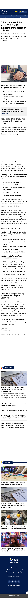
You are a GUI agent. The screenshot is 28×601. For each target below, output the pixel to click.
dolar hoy (5, 113)
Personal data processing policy (14, 572)
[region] (14, 4)
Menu (23, 11)
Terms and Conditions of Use (14, 574)
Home (2, 15)
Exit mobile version (14, 595)
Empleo (6, 15)
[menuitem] (17, 12)
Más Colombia (7, 33)
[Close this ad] (27, 593)
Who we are (14, 568)
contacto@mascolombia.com (14, 576)
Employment (4, 328)
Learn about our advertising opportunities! (14, 570)
